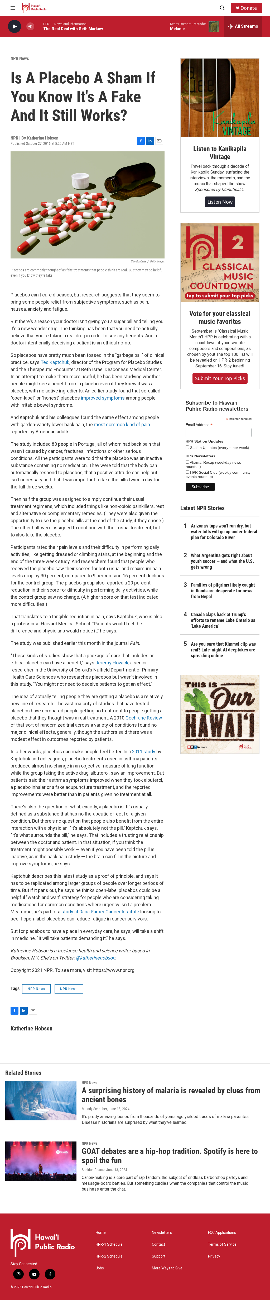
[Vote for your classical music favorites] (220, 262)
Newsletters (162, 1233)
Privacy (214, 1256)
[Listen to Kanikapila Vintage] (220, 98)
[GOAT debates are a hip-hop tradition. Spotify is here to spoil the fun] (40, 1161)
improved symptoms (103, 398)
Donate (248, 8)
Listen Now (220, 202)
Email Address (199, 424)
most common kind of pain (122, 424)
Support (158, 1256)
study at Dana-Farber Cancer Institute (100, 911)
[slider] (39, 26)
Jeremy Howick (111, 662)
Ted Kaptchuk (55, 362)
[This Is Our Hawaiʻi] (220, 714)
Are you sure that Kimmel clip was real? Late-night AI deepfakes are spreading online (223, 649)
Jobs (100, 1268)
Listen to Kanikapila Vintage (220, 153)
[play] (14, 26)
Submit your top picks (220, 378)
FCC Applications (222, 1233)
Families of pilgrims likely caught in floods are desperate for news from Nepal (223, 590)
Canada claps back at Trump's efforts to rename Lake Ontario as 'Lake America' (223, 620)
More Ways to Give (167, 1268)
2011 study (143, 751)
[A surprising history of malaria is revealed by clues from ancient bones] (40, 1100)
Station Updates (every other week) (219, 447)
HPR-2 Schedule (109, 1256)
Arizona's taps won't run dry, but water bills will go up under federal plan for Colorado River (224, 531)
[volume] (30, 26)
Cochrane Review (144, 718)
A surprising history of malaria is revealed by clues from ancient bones (171, 1095)
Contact (158, 1244)
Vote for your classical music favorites (219, 317)
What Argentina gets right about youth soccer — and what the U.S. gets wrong (222, 561)
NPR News (20, 58)
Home (101, 1233)
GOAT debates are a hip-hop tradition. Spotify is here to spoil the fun (170, 1156)
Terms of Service (222, 1244)
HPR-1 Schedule (109, 1244)
